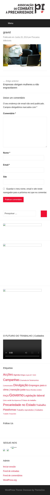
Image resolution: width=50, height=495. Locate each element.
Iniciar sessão (9, 467)
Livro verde (7, 400)
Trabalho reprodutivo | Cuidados (30, 410)
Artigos (23, 375)
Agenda (16, 375)
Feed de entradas (11, 471)
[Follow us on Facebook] (4, 450)
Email (6, 165)
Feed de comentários (12, 475)
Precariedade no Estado (19, 405)
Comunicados (8, 386)
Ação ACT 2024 (31, 375)
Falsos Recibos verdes (34, 390)
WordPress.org (10, 480)
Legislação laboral (34, 395)
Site (5, 177)
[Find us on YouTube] (8, 450)
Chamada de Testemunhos (29, 380)
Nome (6, 153)
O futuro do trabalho (28, 400)
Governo (16, 395)
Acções (8, 374)
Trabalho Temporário (9, 414)
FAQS (6, 395)
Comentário (9, 113)
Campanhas (11, 380)
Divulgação (20, 385)
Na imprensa (16, 400)
